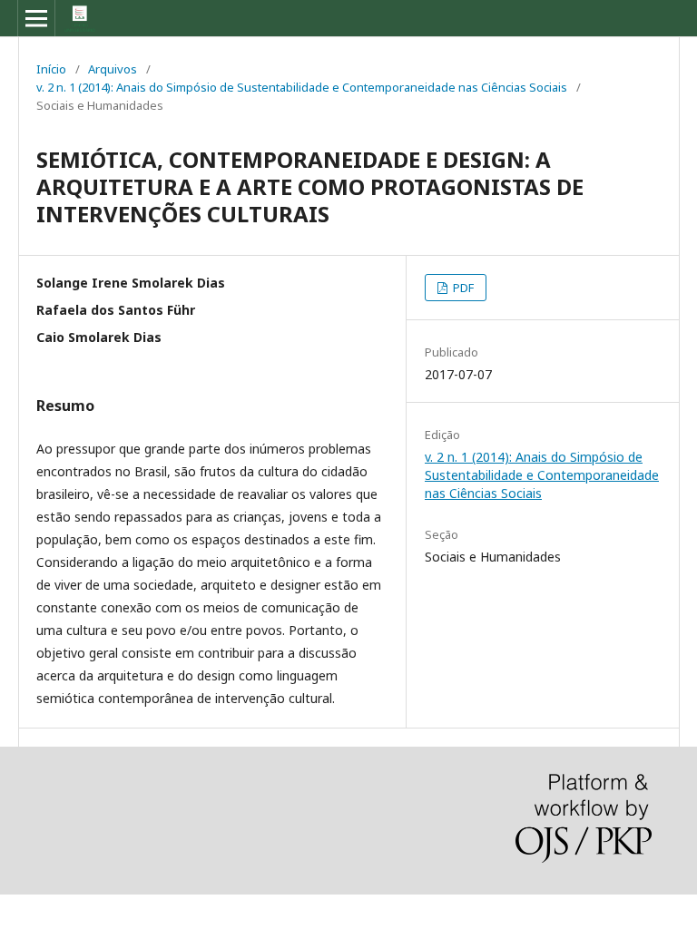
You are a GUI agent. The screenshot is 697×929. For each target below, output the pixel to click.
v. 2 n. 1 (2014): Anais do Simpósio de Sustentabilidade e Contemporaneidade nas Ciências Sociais (301, 87)
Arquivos (112, 69)
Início (51, 69)
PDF (462, 287)
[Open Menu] (36, 18)
